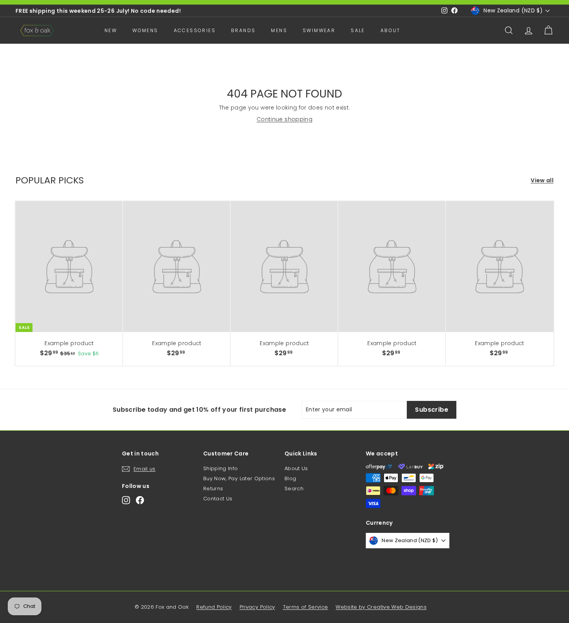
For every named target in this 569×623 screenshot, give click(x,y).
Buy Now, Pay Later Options (239, 478)
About (390, 30)
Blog (290, 478)
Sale (358, 30)
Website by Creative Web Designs (381, 607)
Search (293, 488)
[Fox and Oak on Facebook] (140, 500)
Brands (243, 30)
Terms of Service (305, 607)
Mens (279, 30)
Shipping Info (220, 468)
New (111, 30)
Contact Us (218, 498)
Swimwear (319, 30)
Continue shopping (284, 119)
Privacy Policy (257, 607)
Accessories (195, 30)
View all (542, 180)
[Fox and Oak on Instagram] (126, 500)
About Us (296, 468)
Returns (213, 488)
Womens (145, 30)
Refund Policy (214, 607)
